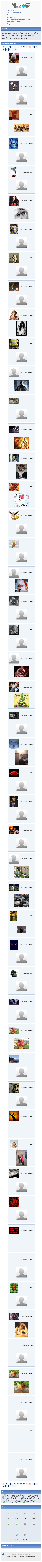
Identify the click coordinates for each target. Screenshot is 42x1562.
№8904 (25, 1529)
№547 (17, 1518)
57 (24, 47)
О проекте (10, 10)
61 (36, 47)
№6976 (34, 1529)
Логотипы (10, 15)
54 (15, 47)
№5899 (17, 1539)
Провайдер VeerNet (14, 12)
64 (9, 49)
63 (6, 49)
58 (27, 47)
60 (33, 47)
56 (21, 47)
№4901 (34, 1518)
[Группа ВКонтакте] (3, 1554)
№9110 (25, 1518)
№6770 (8, 1518)
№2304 (25, 1539)
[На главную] (21, 8)
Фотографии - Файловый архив (18, 19)
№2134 (8, 1529)
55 (18, 47)
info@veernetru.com (25, 1554)
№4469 (17, 1529)
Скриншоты (11, 17)
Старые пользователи (15, 24)
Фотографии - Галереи (15, 21)
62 (3, 49)
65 (15, 49)
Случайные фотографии (9, 1492)
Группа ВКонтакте (7, 1545)
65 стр (5, 47)
